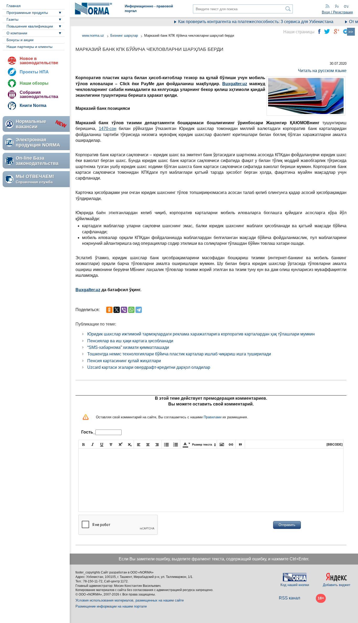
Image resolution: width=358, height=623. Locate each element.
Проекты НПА (34, 72)
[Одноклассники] (109, 310)
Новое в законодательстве (39, 61)
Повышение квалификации (30, 26)
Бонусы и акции (20, 40)
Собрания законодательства (39, 94)
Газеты (12, 19)
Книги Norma (33, 105)
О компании (17, 33)
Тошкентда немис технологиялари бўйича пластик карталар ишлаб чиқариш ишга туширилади (179, 354)
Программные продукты (27, 12)
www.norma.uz (93, 35)
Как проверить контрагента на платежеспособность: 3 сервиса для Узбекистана (249, 21)
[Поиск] (288, 8)
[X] (116, 310)
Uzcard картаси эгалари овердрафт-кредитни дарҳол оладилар (148, 367)
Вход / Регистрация (337, 12)
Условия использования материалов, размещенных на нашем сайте (129, 600)
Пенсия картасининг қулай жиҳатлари (124, 361)
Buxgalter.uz (87, 290)
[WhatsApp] (131, 310)
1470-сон (107, 128)
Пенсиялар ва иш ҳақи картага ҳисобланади (130, 341)
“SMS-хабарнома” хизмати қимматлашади (128, 347)
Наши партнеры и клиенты (29, 47)
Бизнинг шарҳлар (124, 35)
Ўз (337, 6)
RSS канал (289, 598)
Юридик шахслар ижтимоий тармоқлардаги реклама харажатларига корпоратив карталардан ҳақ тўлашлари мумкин (201, 334)
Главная (14, 6)
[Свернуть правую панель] (351, 32)
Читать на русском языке (322, 70)
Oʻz (346, 6)
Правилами (212, 417)
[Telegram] (138, 310)
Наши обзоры (34, 83)
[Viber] (124, 310)
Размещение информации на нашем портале (111, 606)
